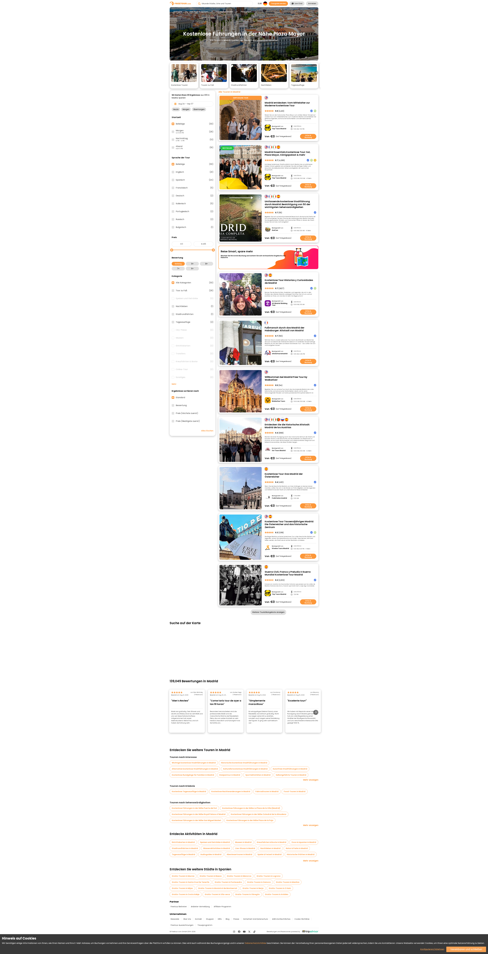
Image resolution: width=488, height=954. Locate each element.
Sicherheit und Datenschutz (255, 919)
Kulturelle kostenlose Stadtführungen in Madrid (245, 769)
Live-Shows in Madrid (245, 848)
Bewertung (181, 405)
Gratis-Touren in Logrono (268, 876)
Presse (236, 919)
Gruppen (210, 919)
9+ (192, 263)
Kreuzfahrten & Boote (194, 361)
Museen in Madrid (243, 842)
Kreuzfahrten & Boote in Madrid (271, 842)
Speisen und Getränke (194, 298)
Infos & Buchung (308, 136)
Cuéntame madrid (279, 498)
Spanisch (194, 180)
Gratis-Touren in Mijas (182, 888)
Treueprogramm (204, 925)
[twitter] (249, 931)
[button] (184, 76)
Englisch (194, 172)
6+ (192, 268)
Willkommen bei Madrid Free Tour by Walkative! (286, 378)
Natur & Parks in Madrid (297, 848)
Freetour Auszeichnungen (182, 925)
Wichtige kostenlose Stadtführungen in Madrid (194, 762)
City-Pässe (194, 330)
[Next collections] (316, 73)
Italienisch (194, 203)
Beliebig (178, 263)
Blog (227, 919)
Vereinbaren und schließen (466, 949)
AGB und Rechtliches (281, 919)
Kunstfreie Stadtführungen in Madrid (290, 769)
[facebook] (239, 931)
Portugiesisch (194, 211)
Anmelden (312, 3)
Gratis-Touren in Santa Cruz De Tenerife (190, 882)
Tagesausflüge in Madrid (183, 854)
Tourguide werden (278, 3)
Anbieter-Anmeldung (200, 906)
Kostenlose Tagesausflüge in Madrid (189, 791)
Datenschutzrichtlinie (255, 943)
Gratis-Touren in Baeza (211, 876)
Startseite (177, 11)
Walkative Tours (278, 401)
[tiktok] (254, 931)
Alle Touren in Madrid (229, 92)
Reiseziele (175, 919)
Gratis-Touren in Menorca (239, 876)
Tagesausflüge (194, 322)
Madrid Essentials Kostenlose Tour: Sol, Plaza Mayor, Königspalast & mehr (287, 153)
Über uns (187, 919)
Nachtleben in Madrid (270, 848)
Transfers (194, 353)
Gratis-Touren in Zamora (259, 882)
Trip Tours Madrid (279, 129)
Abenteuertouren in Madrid (239, 854)
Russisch (194, 219)
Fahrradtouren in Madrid (266, 791)
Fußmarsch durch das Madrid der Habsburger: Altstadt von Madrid (284, 329)
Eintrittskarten (194, 345)
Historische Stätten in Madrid (300, 854)
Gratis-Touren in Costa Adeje (185, 894)
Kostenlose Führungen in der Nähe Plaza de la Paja (249, 820)
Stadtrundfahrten (194, 314)
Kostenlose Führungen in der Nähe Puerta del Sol (194, 808)
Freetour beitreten (179, 906)
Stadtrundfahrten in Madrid (185, 848)
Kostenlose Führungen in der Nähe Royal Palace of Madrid (198, 814)
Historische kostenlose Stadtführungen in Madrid (244, 762)
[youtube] (244, 931)
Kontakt (198, 919)
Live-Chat (298, 3)
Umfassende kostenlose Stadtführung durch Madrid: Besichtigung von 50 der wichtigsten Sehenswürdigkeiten (287, 204)
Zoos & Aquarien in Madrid (304, 842)
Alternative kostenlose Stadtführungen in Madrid (195, 769)
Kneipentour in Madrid (229, 775)
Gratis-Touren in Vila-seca (217, 894)
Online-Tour (194, 369)
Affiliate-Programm (222, 906)
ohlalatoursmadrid (279, 354)
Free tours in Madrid (224, 11)
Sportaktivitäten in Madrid (257, 775)
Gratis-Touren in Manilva (287, 882)
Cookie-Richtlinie (301, 919)
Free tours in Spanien (199, 11)
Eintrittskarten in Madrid (183, 842)
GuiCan (275, 230)
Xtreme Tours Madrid (280, 548)
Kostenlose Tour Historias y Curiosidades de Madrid (289, 281)
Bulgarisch (194, 227)
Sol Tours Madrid (279, 450)
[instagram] (234, 931)
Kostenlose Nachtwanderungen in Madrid (230, 791)
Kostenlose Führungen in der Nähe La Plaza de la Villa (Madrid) (251, 808)
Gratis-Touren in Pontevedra (228, 882)
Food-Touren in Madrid (294, 791)
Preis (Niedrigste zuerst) (188, 421)
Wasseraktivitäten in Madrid (216, 848)
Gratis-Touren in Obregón (247, 894)
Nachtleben (194, 306)
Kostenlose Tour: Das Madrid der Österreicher (284, 475)
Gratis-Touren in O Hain (280, 888)
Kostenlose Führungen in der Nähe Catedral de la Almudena (258, 814)
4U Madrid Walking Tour (279, 304)
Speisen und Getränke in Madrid (215, 842)
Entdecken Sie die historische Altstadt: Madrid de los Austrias (287, 426)
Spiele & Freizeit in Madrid (269, 854)
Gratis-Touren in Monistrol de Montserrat (217, 888)
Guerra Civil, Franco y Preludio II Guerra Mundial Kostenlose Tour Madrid (288, 573)
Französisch (194, 188)
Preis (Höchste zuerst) (187, 413)
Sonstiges (194, 377)
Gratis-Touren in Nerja (252, 888)
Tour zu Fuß (194, 290)
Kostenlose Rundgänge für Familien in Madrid (193, 775)
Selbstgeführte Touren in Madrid (291, 775)
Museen (194, 338)
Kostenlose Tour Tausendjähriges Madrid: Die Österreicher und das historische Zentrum (289, 524)
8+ (206, 263)
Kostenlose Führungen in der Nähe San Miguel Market (196, 820)
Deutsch (194, 195)
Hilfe (220, 919)
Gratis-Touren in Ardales (276, 894)
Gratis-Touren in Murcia (183, 876)
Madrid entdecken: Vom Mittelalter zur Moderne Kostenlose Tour (287, 104)
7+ (178, 268)
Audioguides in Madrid (210, 854)
